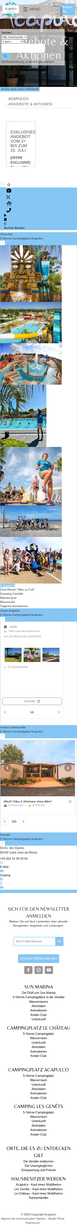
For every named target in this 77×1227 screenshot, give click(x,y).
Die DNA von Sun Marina (38, 992)
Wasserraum (38, 1038)
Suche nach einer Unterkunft (19, 89)
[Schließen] (15, 32)
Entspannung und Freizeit (39, 1170)
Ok (59, 941)
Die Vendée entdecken (38, 1161)
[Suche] (5, 56)
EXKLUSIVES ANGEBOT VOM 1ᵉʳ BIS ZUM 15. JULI (23, 141)
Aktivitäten (39, 1006)
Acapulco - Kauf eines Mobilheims (38, 1184)
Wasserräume (38, 1001)
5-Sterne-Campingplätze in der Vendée (38, 997)
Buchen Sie (67, 9)
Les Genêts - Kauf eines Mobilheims (38, 1189)
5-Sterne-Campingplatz (38, 1033)
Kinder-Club (38, 1015)
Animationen (38, 1010)
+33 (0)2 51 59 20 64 (14, 858)
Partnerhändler (38, 1197)
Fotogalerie (7, 585)
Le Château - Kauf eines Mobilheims (38, 1193)
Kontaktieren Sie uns (38, 958)
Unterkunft (39, 1019)
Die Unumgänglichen (39, 1165)
